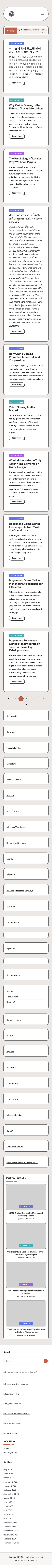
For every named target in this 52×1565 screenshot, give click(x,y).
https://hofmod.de (14, 1115)
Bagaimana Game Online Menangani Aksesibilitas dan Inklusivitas (26, 584)
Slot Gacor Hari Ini (14, 1146)
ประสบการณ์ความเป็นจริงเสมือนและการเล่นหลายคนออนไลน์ (25, 218)
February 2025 (10, 1522)
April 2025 (8, 1514)
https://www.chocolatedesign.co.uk (22, 1162)
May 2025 (7, 1510)
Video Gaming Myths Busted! (22, 408)
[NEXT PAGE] (26, 703)
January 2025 (9, 1526)
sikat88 (9, 859)
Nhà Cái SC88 (12, 811)
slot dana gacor (13, 975)
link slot (9, 1035)
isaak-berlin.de (10, 1433)
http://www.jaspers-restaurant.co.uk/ (20, 1372)
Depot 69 (10, 1002)
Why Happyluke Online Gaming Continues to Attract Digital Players (26, 1253)
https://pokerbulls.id (12, 1423)
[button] (8, 698)
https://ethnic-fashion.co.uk (15, 1384)
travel (6, 1448)
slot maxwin (11, 716)
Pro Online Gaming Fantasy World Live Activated (26, 1292)
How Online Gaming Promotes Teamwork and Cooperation (24, 357)
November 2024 (10, 1534)
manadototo (12, 1083)
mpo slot (10, 1051)
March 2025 (8, 1518)
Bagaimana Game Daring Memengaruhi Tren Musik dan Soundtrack (24, 527)
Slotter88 (10, 906)
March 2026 (8, 1477)
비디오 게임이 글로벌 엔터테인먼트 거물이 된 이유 (25, 50)
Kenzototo (11, 764)
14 (43, 699)
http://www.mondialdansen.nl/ (16, 1413)
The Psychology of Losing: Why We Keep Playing (25, 160)
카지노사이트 (12, 1099)
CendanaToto (12, 922)
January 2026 (9, 1486)
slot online (11, 1067)
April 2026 (8, 1473)
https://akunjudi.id (11, 1394)
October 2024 (9, 1538)
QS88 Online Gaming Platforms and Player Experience (26, 1214)
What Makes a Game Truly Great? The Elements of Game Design (25, 464)
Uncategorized (16, 43)
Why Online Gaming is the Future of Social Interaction (26, 106)
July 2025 (7, 1502)
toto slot (10, 795)
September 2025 (11, 1494)
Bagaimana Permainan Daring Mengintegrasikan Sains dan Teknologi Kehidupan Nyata (24, 645)
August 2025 (9, 1498)
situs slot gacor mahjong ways (19, 890)
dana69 (9, 1131)
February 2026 (10, 1482)
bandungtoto (12, 996)
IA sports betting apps (16, 843)
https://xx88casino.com (16, 827)
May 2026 (7, 1469)
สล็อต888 (10, 874)
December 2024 (10, 1530)
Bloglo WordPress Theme (26, 1560)
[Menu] (42, 14)
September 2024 (11, 1542)
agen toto (10, 948)
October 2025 (9, 1490)
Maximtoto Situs (13, 748)
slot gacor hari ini (14, 779)
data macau (11, 732)
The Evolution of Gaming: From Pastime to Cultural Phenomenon (26, 1330)
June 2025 (8, 1506)
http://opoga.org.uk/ (12, 1403)
